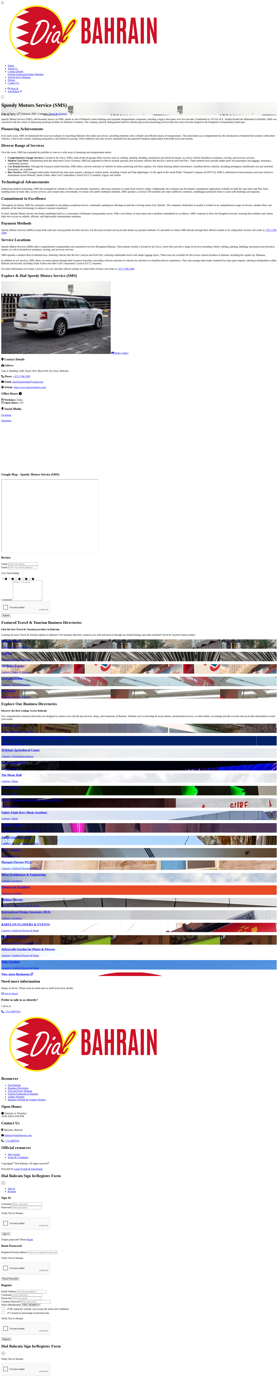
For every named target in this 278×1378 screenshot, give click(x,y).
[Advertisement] (97, 447)
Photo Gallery (121, 353)
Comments (6, 599)
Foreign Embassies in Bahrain (23, 1094)
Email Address (8, 1291)
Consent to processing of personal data (29, 1313)
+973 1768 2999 (125, 268)
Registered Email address (14, 1252)
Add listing (14, 91)
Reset (30, 1239)
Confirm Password (10, 1301)
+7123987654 (12, 1140)
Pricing (11, 80)
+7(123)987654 (12, 1011)
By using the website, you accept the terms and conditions (39, 1309)
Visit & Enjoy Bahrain (19, 77)
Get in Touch (11, 993)
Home (11, 65)
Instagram (6, 420)
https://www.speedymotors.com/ (30, 387)
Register (12, 1191)
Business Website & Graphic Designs (27, 1099)
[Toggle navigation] (2, 97)
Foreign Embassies (17, 74)
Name (4, 564)
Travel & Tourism (58, 113)
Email (4, 567)
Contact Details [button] (15, 71)
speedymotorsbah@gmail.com (27, 381)
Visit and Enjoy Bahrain (20, 1091)
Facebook (6, 415)
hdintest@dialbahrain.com (18, 1135)
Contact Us (13, 83)
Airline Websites (35, 74)
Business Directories (18, 1088)
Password (6, 1207)
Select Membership (11, 1304)
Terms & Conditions (18, 1157)
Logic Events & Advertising (28, 1169)
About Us (13, 68)
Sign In (14, 88)
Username (6, 1204)
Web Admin (14, 1154)
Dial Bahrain (14, 1085)
